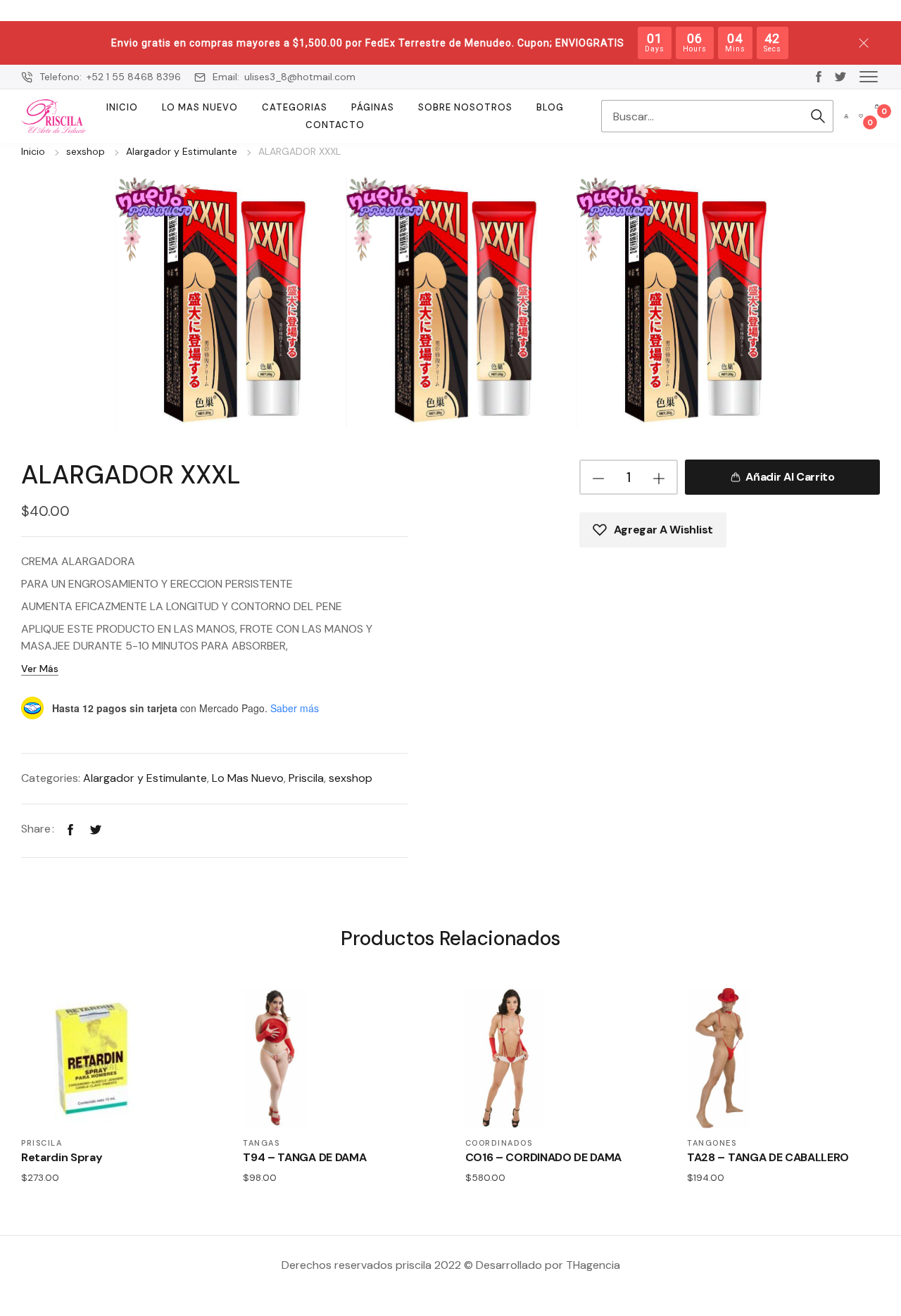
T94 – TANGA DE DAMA (304, 1157)
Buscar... (817, 116)
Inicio (122, 107)
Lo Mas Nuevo (200, 107)
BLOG (550, 107)
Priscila (306, 778)
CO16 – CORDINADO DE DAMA (543, 1157)
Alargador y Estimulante (181, 151)
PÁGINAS (372, 107)
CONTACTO (335, 125)
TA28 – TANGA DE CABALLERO (768, 1157)
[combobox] (701, 116)
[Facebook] (70, 828)
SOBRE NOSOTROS (465, 107)
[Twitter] (95, 828)
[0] (861, 116)
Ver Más (39, 668)
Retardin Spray (62, 1157)
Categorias (294, 107)
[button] (868, 76)
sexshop (85, 151)
